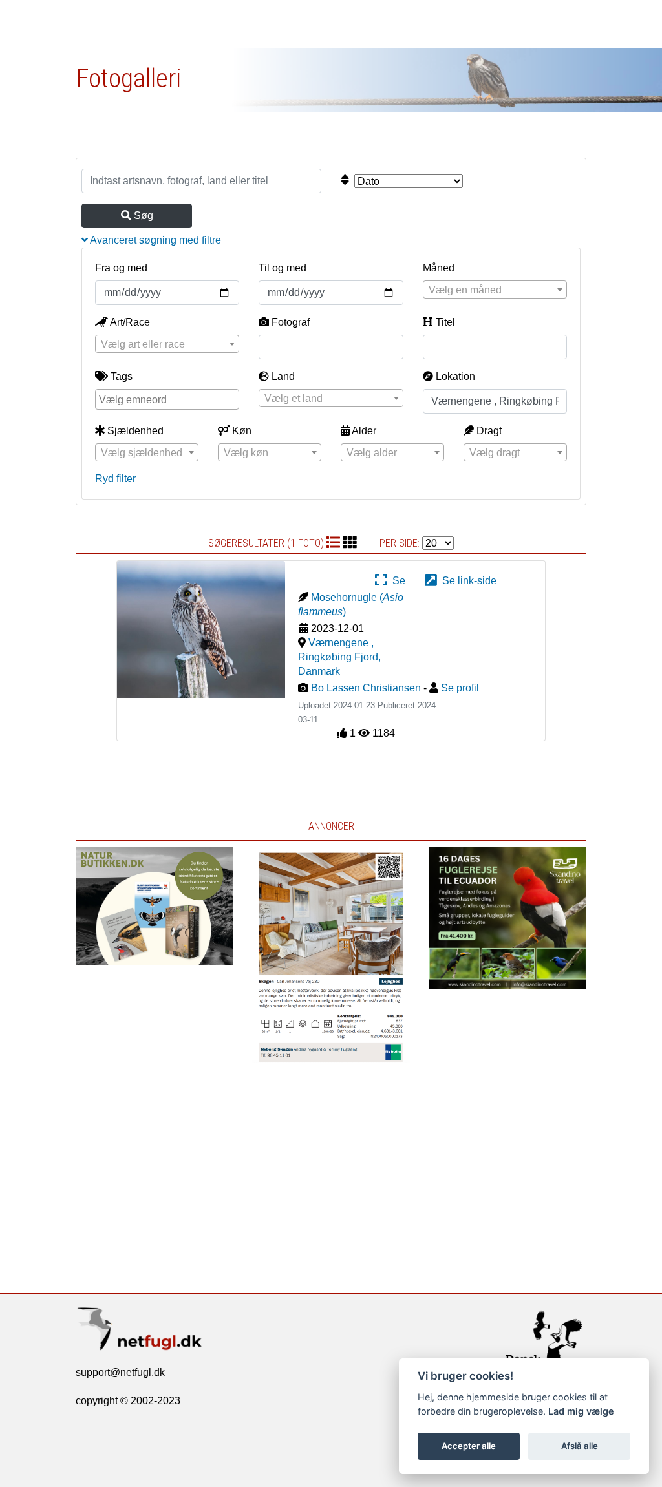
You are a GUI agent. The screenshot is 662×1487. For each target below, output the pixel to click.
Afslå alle (579, 1445)
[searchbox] (169, 399)
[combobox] (495, 289)
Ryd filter (115, 478)
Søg (142, 215)
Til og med (282, 267)
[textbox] (494, 290)
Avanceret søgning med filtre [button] (154, 240)
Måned (438, 267)
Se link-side (466, 580)
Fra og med (121, 267)
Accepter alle (469, 1445)
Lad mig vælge (581, 1411)
